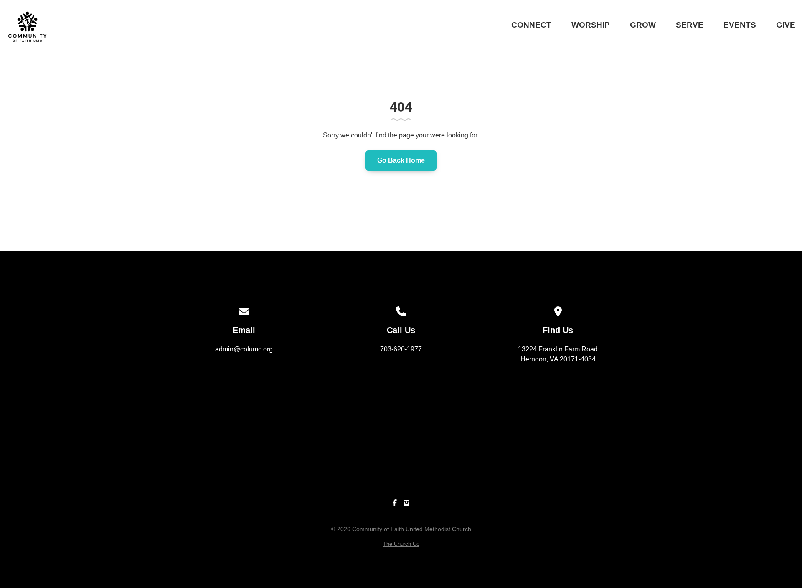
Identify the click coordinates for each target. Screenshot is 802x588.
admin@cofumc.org (244, 349)
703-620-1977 (401, 349)
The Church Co (401, 544)
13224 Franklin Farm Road (558, 354)
